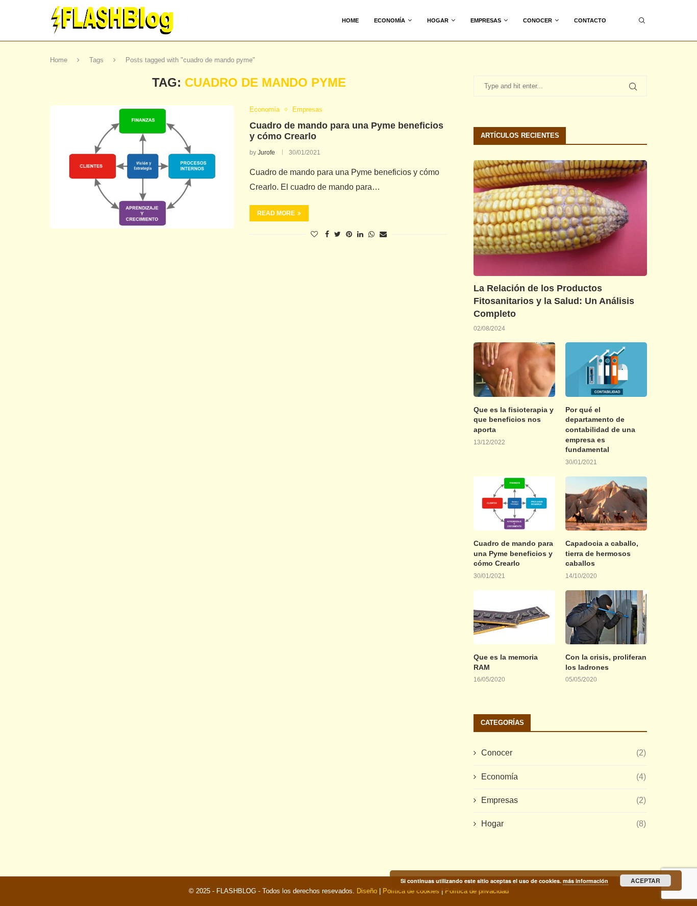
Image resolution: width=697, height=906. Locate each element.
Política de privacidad (477, 891)
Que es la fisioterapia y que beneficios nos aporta (514, 420)
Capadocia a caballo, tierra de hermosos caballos (601, 553)
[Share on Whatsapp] (371, 234)
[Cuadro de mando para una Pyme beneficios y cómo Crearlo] (142, 167)
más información (585, 881)
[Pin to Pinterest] (349, 234)
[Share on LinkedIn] (360, 234)
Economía (389, 20)
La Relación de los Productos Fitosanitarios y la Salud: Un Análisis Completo (554, 301)
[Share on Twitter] (337, 234)
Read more (276, 213)
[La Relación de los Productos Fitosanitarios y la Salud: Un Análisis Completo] (560, 218)
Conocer (537, 20)
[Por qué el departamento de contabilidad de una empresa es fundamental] (606, 369)
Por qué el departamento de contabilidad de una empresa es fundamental (600, 430)
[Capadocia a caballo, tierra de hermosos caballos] (606, 503)
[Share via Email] (383, 234)
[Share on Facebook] (327, 234)
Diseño (367, 891)
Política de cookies (411, 891)
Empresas (485, 20)
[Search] (642, 20)
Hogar (438, 20)
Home (350, 20)
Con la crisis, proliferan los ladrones (605, 662)
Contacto (590, 20)
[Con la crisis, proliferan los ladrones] (606, 617)
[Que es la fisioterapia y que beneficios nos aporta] (514, 369)
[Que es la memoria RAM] (514, 617)
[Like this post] (314, 234)
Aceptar (645, 880)
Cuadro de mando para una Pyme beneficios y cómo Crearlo (513, 553)
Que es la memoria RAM (506, 662)
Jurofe (266, 152)
